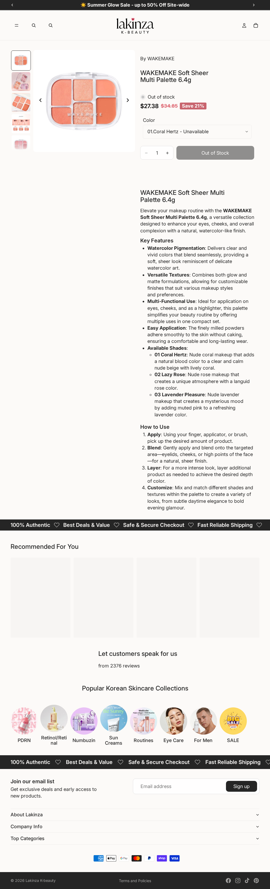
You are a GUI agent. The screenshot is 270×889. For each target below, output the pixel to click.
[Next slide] (129, 101)
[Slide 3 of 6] (21, 102)
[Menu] (17, 25)
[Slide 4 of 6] (21, 123)
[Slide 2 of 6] (21, 81)
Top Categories (28, 838)
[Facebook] (228, 880)
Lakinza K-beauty (41, 880)
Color (149, 120)
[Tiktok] (247, 880)
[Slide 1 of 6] (21, 60)
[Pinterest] (256, 880)
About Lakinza (27, 814)
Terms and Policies (135, 880)
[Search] (34, 25)
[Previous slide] (39, 101)
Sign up (241, 786)
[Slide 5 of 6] (21, 144)
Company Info (26, 826)
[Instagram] (238, 880)
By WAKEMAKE (157, 58)
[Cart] (256, 25)
